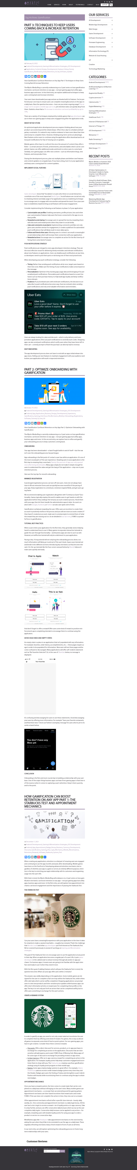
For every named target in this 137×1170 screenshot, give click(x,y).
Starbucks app (56, 1063)
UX (44, 418)
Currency (66, 847)
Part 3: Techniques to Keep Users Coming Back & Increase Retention (51, 27)
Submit (62, 1151)
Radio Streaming (95, 139)
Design (43, 69)
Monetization (74, 850)
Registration (78, 416)
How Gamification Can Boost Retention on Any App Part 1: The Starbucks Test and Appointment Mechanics (50, 801)
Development (52, 69)
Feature (60, 69)
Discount (27, 850)
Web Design (93, 148)
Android (29, 413)
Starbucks (49, 852)
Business (48, 413)
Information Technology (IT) (99, 51)
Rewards (35, 852)
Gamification (28, 72)
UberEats (61, 652)
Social (57, 72)
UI (38, 418)
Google (34, 505)
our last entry (66, 516)
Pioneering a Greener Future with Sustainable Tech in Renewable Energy (100, 193)
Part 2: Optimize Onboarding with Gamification (50, 371)
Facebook (41, 505)
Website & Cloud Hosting (97, 56)
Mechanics (54, 416)
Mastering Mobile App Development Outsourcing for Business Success (99, 201)
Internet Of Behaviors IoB (98, 122)
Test (60, 852)
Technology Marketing (97, 69)
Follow (66, 69)
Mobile (61, 416)
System (55, 852)
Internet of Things (95, 126)
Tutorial (34, 418)
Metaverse (92, 135)
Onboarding (68, 416)
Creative (92, 64)
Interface (43, 416)
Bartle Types (55, 196)
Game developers (30, 194)
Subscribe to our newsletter (50, 1149)
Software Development (97, 144)
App (33, 413)
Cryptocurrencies (95, 98)
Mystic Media (91, 1151)
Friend (71, 69)
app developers (76, 116)
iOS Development (74, 66)
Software (63, 72)
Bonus (53, 847)
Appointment (41, 847)
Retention (50, 72)
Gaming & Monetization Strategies (55, 66)
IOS (49, 416)
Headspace (44, 1120)
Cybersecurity (94, 102)
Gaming (37, 416)
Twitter (49, 505)
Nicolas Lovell (32, 945)
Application (30, 69)
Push (45, 72)
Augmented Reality (96, 93)
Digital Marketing (95, 106)
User (40, 418)
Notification (38, 72)
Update (69, 72)
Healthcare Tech (94, 117)
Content (38, 69)
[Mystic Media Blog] (34, 3)
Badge (48, 847)
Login (52, 850)
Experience (71, 413)
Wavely (71, 547)
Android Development (34, 66)
